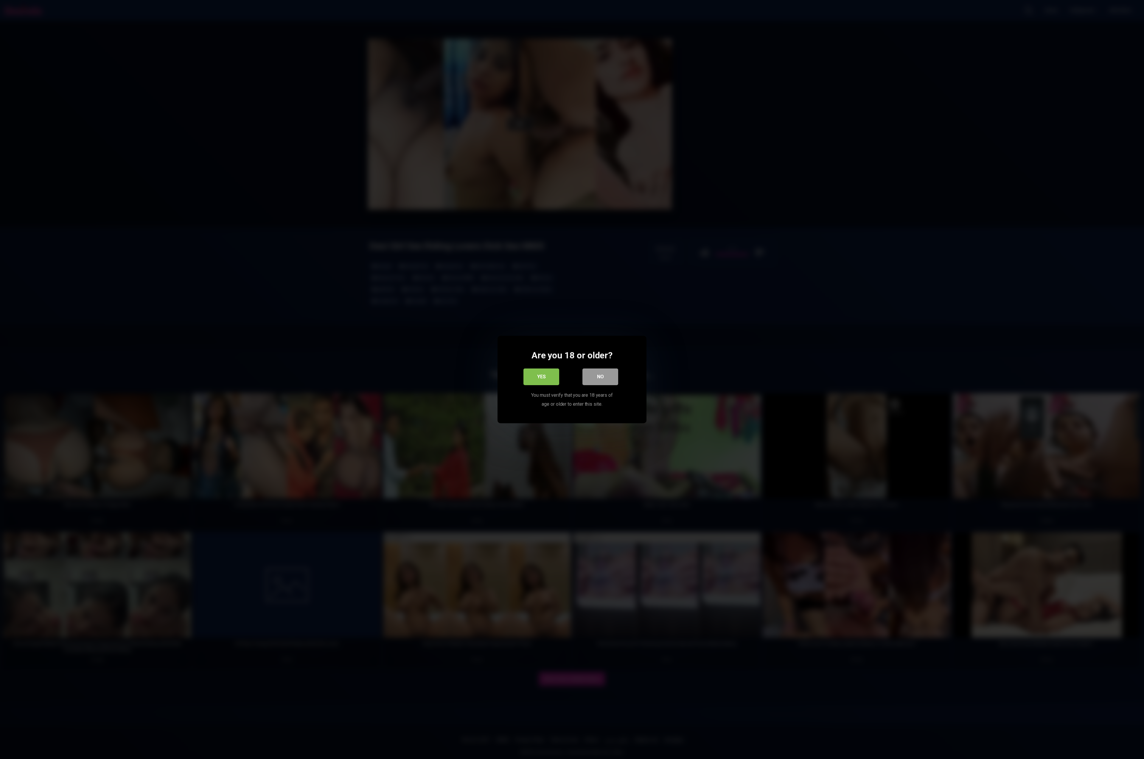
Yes (541, 377)
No (600, 377)
